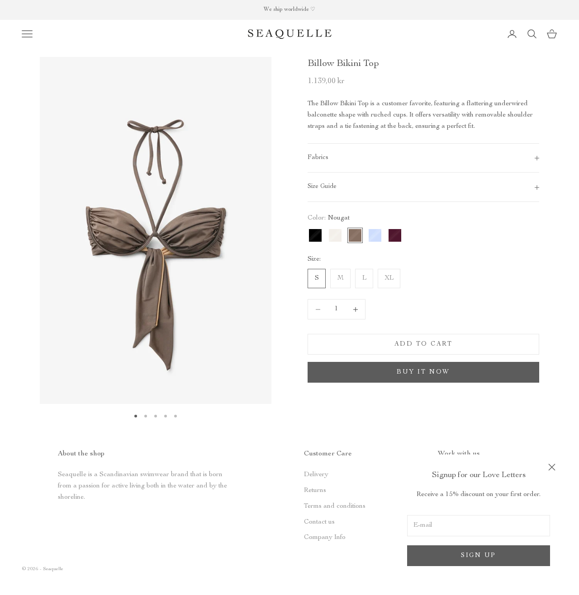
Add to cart (423, 344)
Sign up (478, 556)
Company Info (325, 537)
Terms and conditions (334, 506)
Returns (315, 490)
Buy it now (423, 372)
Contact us (319, 522)
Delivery (316, 474)
